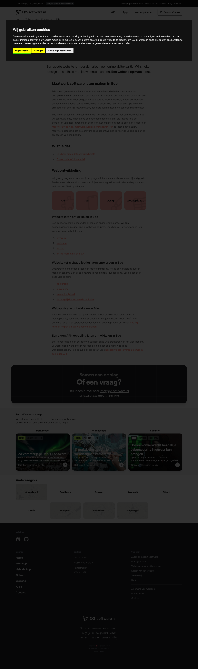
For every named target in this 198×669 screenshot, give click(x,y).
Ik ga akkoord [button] (22, 50)
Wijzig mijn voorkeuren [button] (59, 50)
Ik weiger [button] (38, 50)
